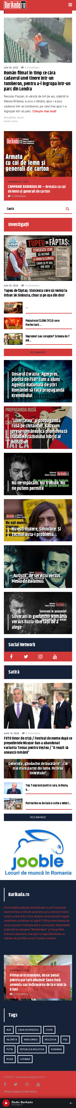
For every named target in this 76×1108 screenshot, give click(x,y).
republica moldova (32, 1049)
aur (8, 1029)
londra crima (11, 121)
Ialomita (11, 1039)
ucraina (25, 1059)
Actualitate (10, 117)
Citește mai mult (44, 111)
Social (20, 117)
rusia (9, 1059)
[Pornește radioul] (6, 1103)
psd (65, 1039)
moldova (50, 1039)
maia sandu (31, 1039)
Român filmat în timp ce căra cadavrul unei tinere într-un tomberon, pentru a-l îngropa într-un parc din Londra (37, 81)
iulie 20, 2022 (11, 67)
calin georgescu (28, 1029)
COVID (49, 1029)
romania (56, 1049)
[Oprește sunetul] (71, 1103)
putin (9, 1049)
